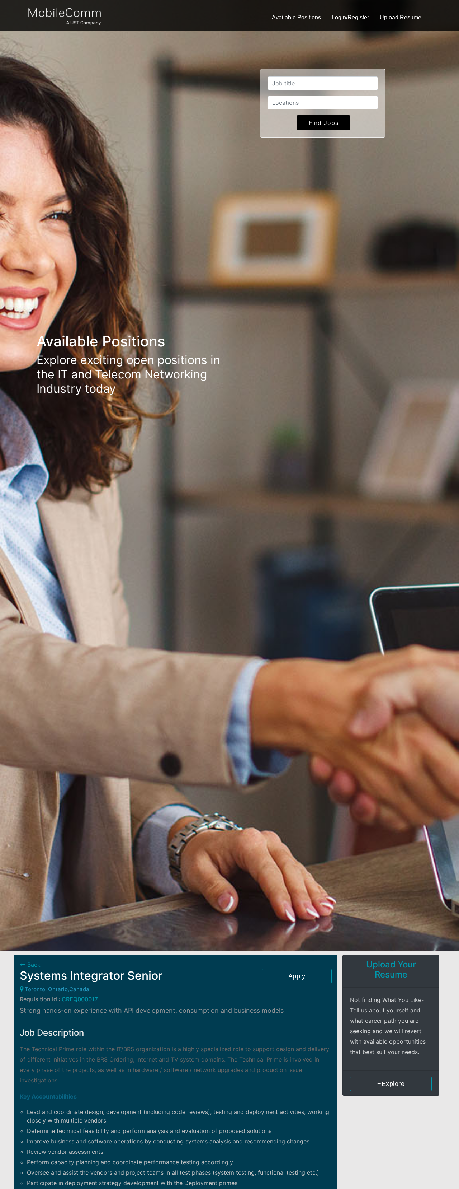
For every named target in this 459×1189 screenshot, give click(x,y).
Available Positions (296, 17)
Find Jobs (324, 122)
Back (33, 964)
